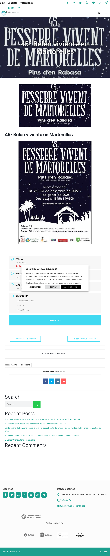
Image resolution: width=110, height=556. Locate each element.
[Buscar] (37, 404)
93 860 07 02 (66, 500)
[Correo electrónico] (63, 381)
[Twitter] (80, 3)
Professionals (26, 2)
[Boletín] (106, 3)
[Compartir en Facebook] (45, 381)
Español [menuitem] (12, 7)
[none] (23, 8)
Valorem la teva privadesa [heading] (41, 268)
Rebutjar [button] (52, 286)
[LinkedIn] (57, 381)
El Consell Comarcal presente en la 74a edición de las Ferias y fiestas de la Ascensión (42, 435)
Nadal (14, 365)
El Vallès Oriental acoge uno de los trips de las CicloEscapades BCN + (35, 423)
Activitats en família (25, 300)
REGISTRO (55, 320)
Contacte (12, 2)
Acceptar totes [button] (70, 286)
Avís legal (103, 551)
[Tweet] (51, 381)
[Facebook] (67, 3)
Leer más (20, 288)
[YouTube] (87, 3)
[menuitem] (23, 8)
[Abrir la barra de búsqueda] (99, 13)
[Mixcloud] (99, 3)
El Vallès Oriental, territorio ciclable (20, 440)
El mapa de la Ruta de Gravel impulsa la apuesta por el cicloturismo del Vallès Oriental (42, 419)
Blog (2, 2)
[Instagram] (74, 3)
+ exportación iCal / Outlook (84, 339)
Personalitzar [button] (35, 286)
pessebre (25, 365)
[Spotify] (93, 3)
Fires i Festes (23, 310)
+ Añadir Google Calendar (25, 339)
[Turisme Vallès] (10, 13)
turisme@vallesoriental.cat (72, 505)
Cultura (20, 305)
